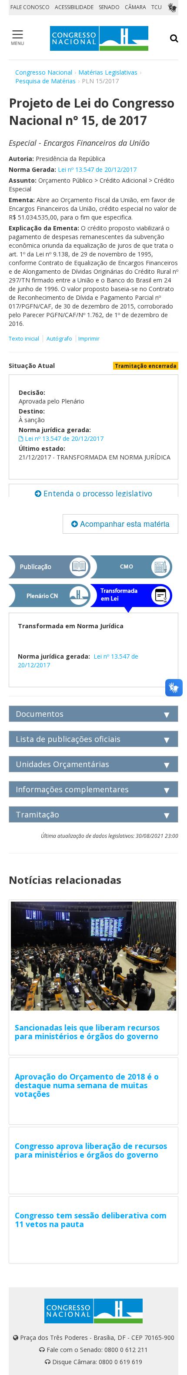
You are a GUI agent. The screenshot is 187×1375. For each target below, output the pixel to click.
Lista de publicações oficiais (68, 739)
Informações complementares (72, 789)
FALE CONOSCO (30, 7)
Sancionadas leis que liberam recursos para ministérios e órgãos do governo (87, 1031)
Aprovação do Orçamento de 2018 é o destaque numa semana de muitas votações (87, 1085)
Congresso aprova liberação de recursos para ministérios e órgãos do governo (91, 1150)
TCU (156, 7)
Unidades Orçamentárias (62, 764)
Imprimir (89, 338)
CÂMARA (135, 7)
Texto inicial (24, 338)
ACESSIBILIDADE (74, 7)
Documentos (39, 714)
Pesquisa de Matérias (45, 81)
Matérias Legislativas (107, 72)
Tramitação (37, 814)
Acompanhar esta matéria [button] (124, 523)
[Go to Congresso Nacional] (99, 38)
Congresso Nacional (43, 72)
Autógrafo (59, 338)
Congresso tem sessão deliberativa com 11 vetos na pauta (91, 1219)
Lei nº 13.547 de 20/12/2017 (97, 169)
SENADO (109, 7)
